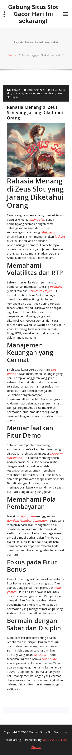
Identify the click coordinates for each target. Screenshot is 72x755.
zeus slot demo (46, 93)
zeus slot (30, 93)
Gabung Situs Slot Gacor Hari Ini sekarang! (33, 13)
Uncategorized (35, 90)
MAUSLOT (41, 655)
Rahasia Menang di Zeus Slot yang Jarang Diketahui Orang (35, 112)
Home (12, 55)
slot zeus (17, 93)
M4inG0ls (14, 90)
